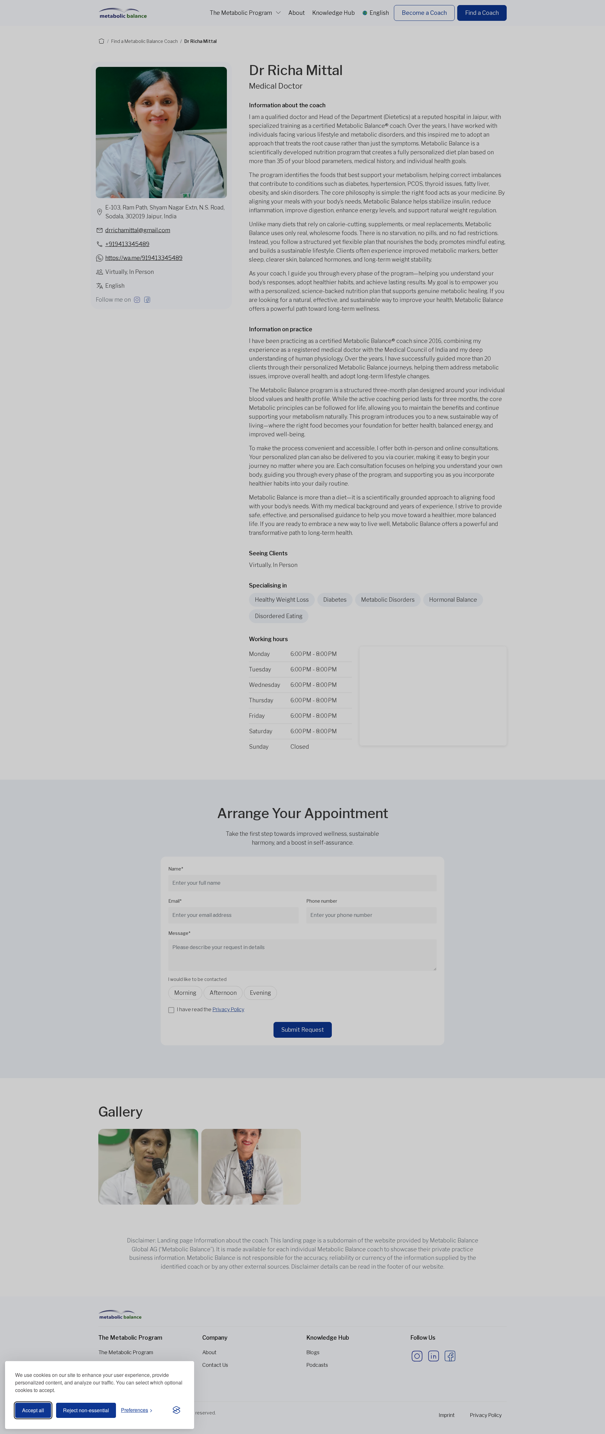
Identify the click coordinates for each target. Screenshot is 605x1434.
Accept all (33, 1410)
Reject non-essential (86, 1410)
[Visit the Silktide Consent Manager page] (176, 1410)
